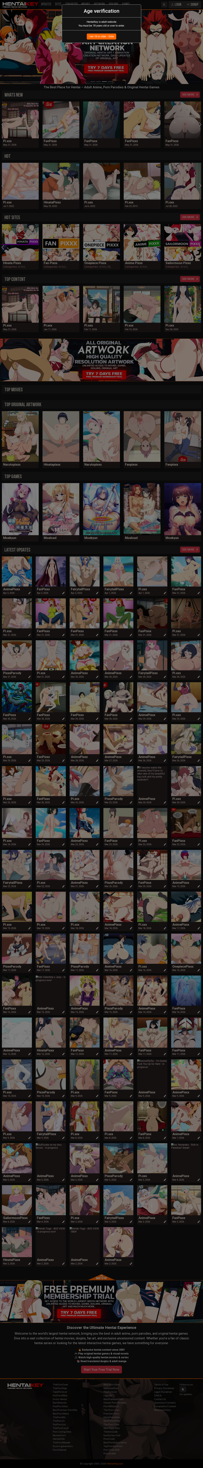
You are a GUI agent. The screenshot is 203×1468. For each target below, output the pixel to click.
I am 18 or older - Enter (101, 36)
